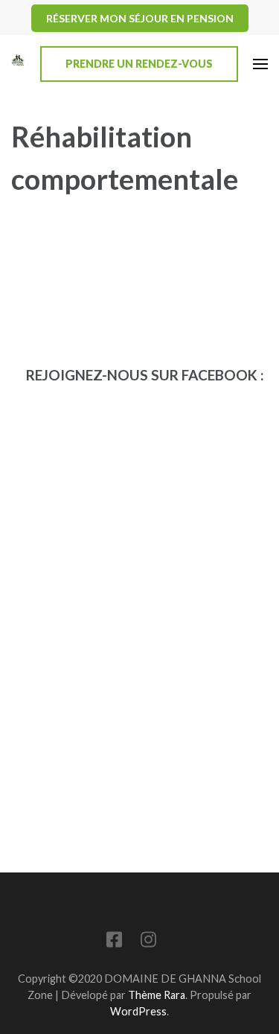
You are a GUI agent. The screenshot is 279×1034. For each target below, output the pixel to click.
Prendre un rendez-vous (139, 63)
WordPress (138, 1011)
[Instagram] (148, 942)
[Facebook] (114, 942)
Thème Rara (156, 995)
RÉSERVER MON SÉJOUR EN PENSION (140, 18)
